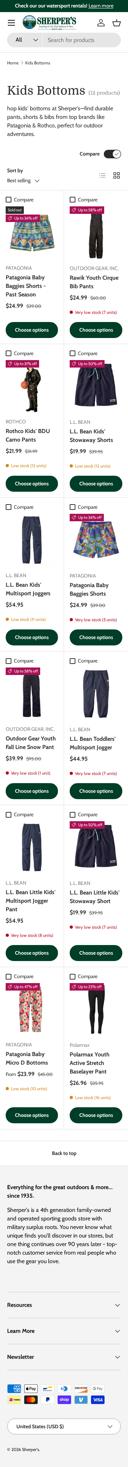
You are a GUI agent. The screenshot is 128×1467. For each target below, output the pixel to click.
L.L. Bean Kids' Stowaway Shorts (91, 435)
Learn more (101, 5)
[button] (116, 23)
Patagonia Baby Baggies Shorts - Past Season (26, 286)
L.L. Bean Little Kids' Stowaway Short (94, 896)
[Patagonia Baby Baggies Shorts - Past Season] (32, 232)
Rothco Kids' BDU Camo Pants (28, 435)
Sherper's (30, 1449)
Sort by (15, 170)
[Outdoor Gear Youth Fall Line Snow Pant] (32, 693)
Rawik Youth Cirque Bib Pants (94, 282)
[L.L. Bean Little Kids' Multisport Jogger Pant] (32, 847)
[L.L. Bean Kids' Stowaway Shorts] (96, 386)
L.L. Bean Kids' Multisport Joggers (28, 589)
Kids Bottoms (37, 62)
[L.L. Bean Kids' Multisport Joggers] (32, 540)
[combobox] (64, 40)
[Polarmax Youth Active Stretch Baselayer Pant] (96, 1009)
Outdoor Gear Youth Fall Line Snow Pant (31, 742)
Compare (90, 154)
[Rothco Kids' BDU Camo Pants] (32, 386)
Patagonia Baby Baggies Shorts (89, 589)
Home (12, 62)
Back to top (64, 1153)
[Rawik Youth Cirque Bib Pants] (96, 232)
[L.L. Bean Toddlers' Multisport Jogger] (96, 693)
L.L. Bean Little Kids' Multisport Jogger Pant (30, 901)
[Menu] (11, 23)
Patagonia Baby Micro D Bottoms (27, 1058)
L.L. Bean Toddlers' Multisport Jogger (93, 743)
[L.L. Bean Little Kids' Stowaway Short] (96, 847)
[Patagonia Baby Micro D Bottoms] (32, 1009)
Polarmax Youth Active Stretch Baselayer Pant (90, 1063)
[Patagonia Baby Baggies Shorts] (96, 540)
